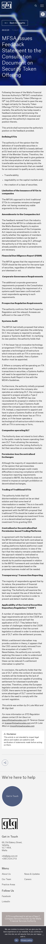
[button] (43, 14)
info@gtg (6, 856)
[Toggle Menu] (42, 6)
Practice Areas (8, 885)
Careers (27, 879)
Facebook (6, 896)
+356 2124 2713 (9, 859)
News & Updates (32, 874)
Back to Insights (17, 23)
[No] (43, 935)
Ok (16, 940)
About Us (6, 874)
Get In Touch (12, 796)
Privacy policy (26, 940)
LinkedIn (6, 902)
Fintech (15, 30)
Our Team (6, 879)
